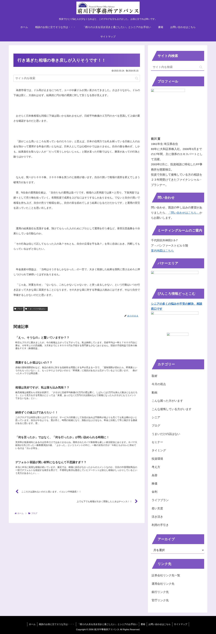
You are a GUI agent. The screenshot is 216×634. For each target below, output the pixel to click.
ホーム (32, 624)
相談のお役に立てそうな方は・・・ (56, 624)
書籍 (143, 624)
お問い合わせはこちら (159, 624)
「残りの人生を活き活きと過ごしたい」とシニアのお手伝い (107, 624)
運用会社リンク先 (163, 583)
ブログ (20, 309)
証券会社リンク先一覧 (166, 575)
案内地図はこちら (162, 250)
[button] (136, 78)
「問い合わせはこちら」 (183, 212)
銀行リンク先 (160, 592)
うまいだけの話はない (37, 309)
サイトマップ (180, 624)
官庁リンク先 (160, 600)
